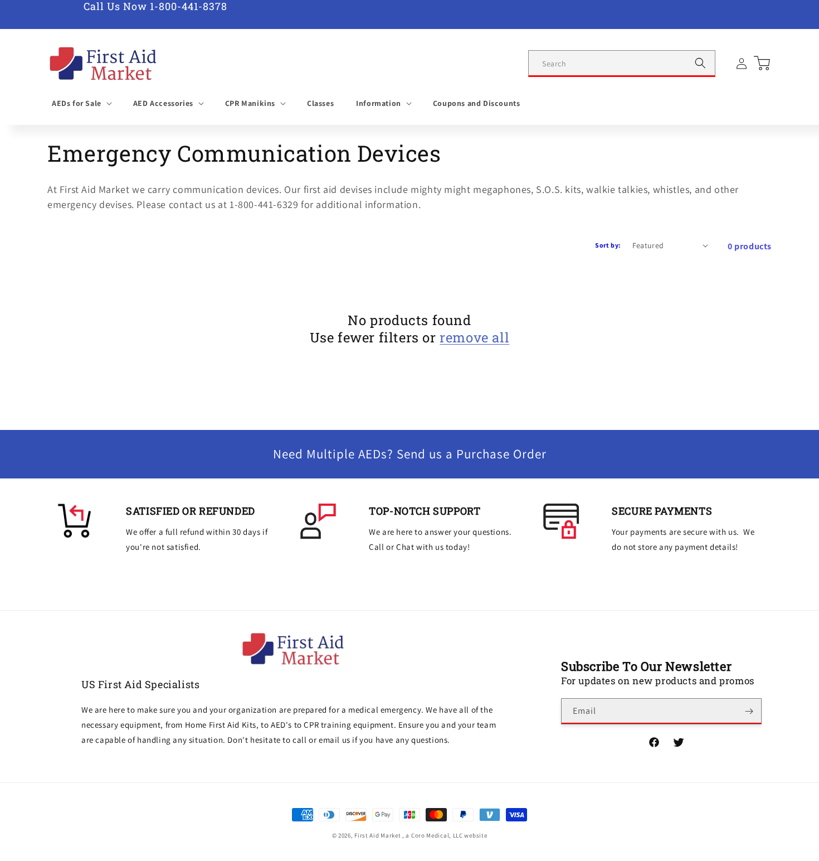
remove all (474, 337)
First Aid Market (377, 835)
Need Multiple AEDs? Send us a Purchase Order (410, 454)
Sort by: (608, 245)
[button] (81, 103)
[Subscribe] (749, 711)
